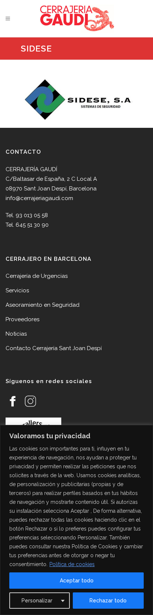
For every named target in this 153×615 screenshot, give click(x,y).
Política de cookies (72, 564)
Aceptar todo (77, 581)
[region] (76, 520)
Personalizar (37, 601)
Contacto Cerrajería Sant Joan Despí (54, 348)
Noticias (16, 333)
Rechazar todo (108, 601)
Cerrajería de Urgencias (37, 276)
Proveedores (22, 319)
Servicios (17, 290)
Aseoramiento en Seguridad (42, 305)
